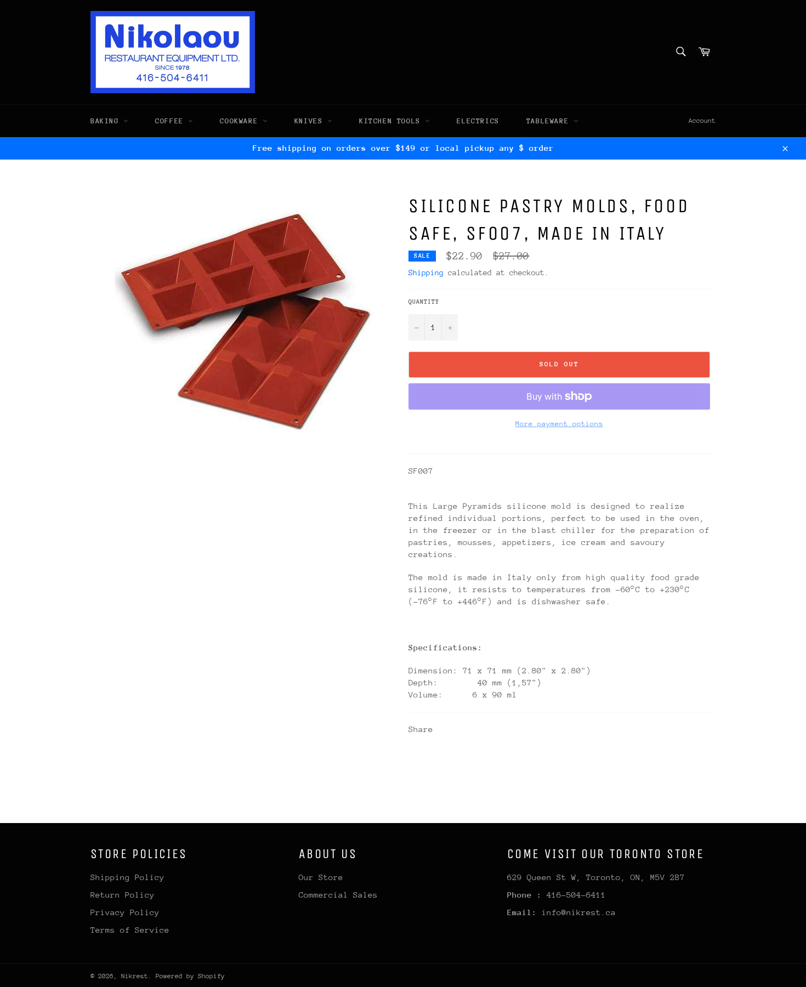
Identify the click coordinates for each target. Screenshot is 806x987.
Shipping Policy (127, 877)
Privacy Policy (125, 912)
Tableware (550, 121)
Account (702, 120)
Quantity (423, 301)
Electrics (478, 121)
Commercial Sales (338, 894)
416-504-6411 (576, 894)
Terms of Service (129, 929)
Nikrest (134, 976)
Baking (106, 121)
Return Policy (122, 894)
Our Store (321, 877)
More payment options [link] (559, 423)
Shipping (426, 272)
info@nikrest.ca (579, 912)
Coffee (171, 121)
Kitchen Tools (392, 121)
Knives (310, 121)
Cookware (241, 121)
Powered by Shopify (190, 976)
